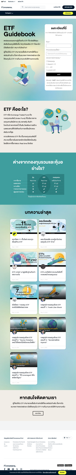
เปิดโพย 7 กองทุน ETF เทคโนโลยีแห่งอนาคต (20, 306)
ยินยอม (62, 472)
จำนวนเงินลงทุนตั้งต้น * (53, 50)
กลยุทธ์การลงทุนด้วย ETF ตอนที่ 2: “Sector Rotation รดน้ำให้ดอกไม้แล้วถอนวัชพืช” (23, 340)
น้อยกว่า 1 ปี (52, 64)
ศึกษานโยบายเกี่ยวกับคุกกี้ (49, 472)
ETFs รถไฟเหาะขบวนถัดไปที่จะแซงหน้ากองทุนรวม (51, 273)
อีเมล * (48, 41)
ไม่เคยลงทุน (51, 61)
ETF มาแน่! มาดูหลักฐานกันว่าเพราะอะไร (23, 273)
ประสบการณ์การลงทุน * (53, 58)
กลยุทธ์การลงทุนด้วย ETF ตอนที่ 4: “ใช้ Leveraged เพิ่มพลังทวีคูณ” (23, 375)
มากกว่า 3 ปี (51, 70)
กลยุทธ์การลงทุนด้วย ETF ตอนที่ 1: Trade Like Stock (51, 306)
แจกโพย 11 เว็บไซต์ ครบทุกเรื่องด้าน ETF (22, 240)
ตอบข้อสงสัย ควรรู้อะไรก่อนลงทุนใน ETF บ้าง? (51, 240)
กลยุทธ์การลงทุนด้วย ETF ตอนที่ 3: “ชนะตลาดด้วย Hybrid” (51, 340)
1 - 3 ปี (50, 67)
